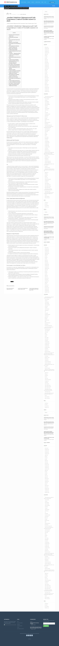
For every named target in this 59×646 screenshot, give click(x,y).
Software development (48, 179)
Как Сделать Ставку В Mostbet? (14, 64)
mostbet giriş (46, 155)
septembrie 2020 (47, 91)
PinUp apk (46, 173)
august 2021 (46, 81)
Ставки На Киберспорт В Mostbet (14, 70)
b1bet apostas (47, 115)
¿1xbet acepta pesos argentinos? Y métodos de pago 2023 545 (49, 97)
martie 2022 (46, 76)
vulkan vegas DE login (47, 184)
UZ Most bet (46, 382)
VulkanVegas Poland (47, 191)
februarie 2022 (47, 77)
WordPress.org (47, 407)
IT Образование (47, 141)
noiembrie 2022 (47, 65)
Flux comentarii (47, 205)
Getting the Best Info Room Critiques (49, 16)
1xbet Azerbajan (47, 303)
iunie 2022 (46, 72)
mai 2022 (46, 73)
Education (46, 134)
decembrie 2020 (47, 87)
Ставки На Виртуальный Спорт (14, 65)
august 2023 (46, 54)
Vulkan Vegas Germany (48, 186)
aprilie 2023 (46, 59)
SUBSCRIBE (46, 625)
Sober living (46, 177)
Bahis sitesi (46, 116)
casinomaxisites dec (47, 128)
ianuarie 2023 (46, 62)
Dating (45, 333)
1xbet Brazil (46, 105)
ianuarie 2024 (46, 47)
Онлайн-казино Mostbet (13, 49)
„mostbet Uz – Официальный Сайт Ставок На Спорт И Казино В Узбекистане (15, 54)
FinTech (46, 135)
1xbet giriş (46, 107)
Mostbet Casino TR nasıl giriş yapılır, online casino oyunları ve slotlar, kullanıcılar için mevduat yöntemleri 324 (49, 153)
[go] (53, 12)
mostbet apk (46, 148)
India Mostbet (46, 138)
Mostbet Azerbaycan (47, 351)
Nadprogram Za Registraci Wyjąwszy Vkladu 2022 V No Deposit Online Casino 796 (49, 170)
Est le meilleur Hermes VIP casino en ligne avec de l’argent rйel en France (36, 627)
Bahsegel (46, 118)
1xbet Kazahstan (47, 108)
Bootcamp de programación (48, 325)
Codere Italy (46, 131)
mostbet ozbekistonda (23, 14)
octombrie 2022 (47, 66)
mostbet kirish (46, 159)
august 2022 (46, 69)
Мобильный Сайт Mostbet (13, 37)
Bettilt (45, 321)
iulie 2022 (46, 70)
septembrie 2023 (47, 52)
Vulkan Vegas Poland (47, 187)
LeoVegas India (47, 344)
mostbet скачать (9, 137)
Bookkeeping (46, 123)
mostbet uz (46, 166)
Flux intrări (46, 204)
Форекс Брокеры (47, 196)
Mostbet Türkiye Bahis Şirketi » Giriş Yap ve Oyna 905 (49, 164)
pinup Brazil (46, 375)
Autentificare (46, 202)
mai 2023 (46, 58)
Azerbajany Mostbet (47, 314)
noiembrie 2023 (47, 250)
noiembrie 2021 (47, 80)
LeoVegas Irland (47, 145)
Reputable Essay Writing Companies (49, 26)
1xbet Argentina (47, 101)
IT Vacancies (46, 139)
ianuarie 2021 (46, 286)
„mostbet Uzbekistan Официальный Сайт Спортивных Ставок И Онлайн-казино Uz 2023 (34, 289)
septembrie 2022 (47, 268)
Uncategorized (47, 180)
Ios (9, 38)
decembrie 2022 (47, 63)
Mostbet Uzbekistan (47, 167)
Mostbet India (46, 158)
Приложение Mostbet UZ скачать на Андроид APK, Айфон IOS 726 (49, 193)
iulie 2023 (46, 55)
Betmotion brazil (47, 119)
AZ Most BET (46, 112)
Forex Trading (46, 137)
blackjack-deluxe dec (47, 122)
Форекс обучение (47, 197)
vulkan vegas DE (47, 183)
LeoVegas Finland (47, 142)
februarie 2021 (47, 84)
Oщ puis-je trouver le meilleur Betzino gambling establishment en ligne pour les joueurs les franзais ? (49, 31)
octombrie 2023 (47, 51)
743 (45, 111)
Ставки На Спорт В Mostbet (13, 59)
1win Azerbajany (47, 98)
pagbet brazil (46, 172)
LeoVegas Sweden (47, 146)
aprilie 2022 (46, 275)
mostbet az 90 (46, 149)
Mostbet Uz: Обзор (12, 69)
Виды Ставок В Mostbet (13, 48)
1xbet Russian (46, 310)
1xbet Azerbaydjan (47, 104)
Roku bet (46, 176)
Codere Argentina (47, 130)
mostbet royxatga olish (48, 162)
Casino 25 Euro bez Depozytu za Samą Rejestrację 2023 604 (48, 127)
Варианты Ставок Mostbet (13, 42)
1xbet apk (46, 100)
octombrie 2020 (47, 90)
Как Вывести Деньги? (12, 63)
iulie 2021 (46, 83)
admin (10, 13)
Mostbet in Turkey (47, 357)
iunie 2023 (46, 257)
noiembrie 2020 (47, 88)
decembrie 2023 (47, 48)
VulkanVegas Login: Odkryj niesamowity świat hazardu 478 (48, 189)
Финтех (46, 395)
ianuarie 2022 (46, 279)
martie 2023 (46, 261)
